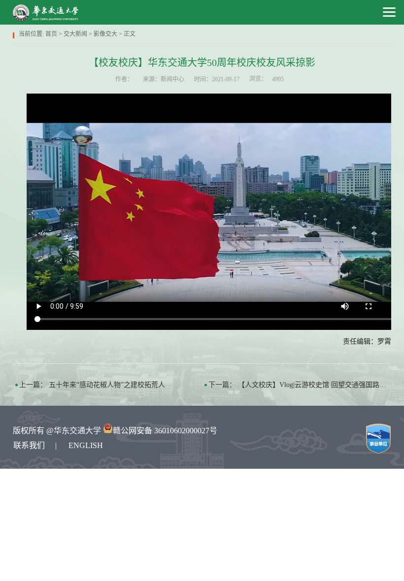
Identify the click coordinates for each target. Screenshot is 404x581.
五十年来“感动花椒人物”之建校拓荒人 (107, 384)
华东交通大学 (77, 430)
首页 (51, 34)
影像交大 (105, 34)
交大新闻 (75, 34)
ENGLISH (85, 445)
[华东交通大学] (46, 12)
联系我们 (29, 445)
